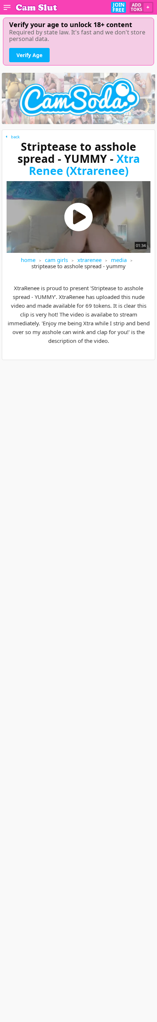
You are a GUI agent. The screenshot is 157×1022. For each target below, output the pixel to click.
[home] (36, 7)
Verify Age (29, 55)
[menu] (7, 7)
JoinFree (118, 7)
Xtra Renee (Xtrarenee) (84, 164)
